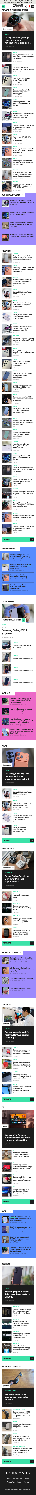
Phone (4, 746)
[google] (29, 1473)
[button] (3, 6)
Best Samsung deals (11, 195)
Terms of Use (11, 1482)
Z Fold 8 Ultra (25, 1)
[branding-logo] (18, 6)
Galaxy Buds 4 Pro (10, 953)
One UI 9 (5, 1211)
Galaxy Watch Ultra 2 (17, 3)
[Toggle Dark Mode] (25, 6)
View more (7, 539)
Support (26, 1478)
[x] (9, 1473)
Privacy (20, 1482)
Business (6, 1264)
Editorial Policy (17, 1478)
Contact (26, 1482)
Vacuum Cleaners (10, 1367)
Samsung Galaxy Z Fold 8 (12, 620)
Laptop (5, 1005)
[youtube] (20, 1473)
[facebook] (6, 1473)
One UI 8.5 (6, 693)
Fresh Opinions (8, 549)
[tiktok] (16, 1473)
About (9, 1478)
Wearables (7, 849)
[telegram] (23, 1473)
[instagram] (13, 1473)
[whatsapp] (26, 1473)
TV (3, 1107)
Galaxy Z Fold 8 (15, 1)
